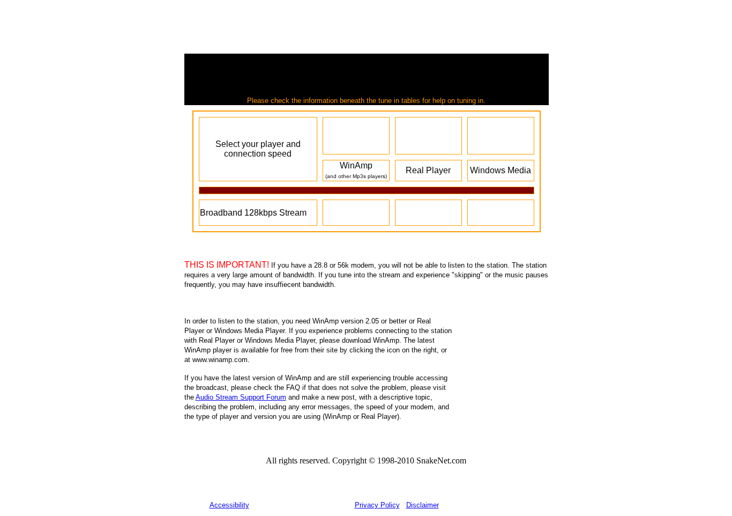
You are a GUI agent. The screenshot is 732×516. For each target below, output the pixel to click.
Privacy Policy (377, 505)
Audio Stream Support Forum (241, 397)
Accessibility (229, 505)
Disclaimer (422, 505)
